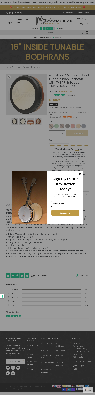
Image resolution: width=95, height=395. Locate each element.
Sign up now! (65, 213)
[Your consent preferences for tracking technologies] (2, 296)
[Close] (80, 174)
